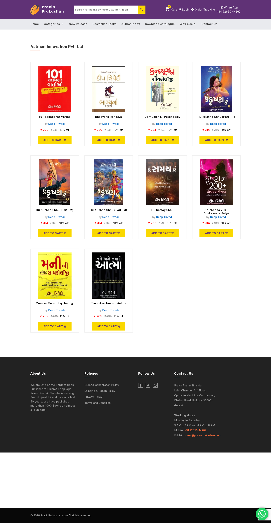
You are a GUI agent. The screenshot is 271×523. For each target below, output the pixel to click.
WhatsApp (230, 7)
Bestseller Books (105, 24)
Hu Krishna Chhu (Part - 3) (108, 210)
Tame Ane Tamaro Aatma (108, 303)
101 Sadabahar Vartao (55, 116)
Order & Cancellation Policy (101, 385)
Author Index (130, 24)
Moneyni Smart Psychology (55, 303)
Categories (52, 24)
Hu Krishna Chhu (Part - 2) (54, 210)
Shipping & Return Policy (99, 391)
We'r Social (188, 24)
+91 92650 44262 (229, 11)
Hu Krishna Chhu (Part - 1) (216, 116)
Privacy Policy (93, 397)
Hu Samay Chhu (162, 210)
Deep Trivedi (56, 123)
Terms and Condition (97, 403)
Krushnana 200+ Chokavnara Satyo (216, 211)
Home (34, 24)
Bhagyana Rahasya (108, 116)
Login (185, 9)
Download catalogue (160, 24)
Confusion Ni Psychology (162, 116)
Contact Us (209, 24)
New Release (78, 24)
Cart (172, 8)
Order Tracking (204, 9)
